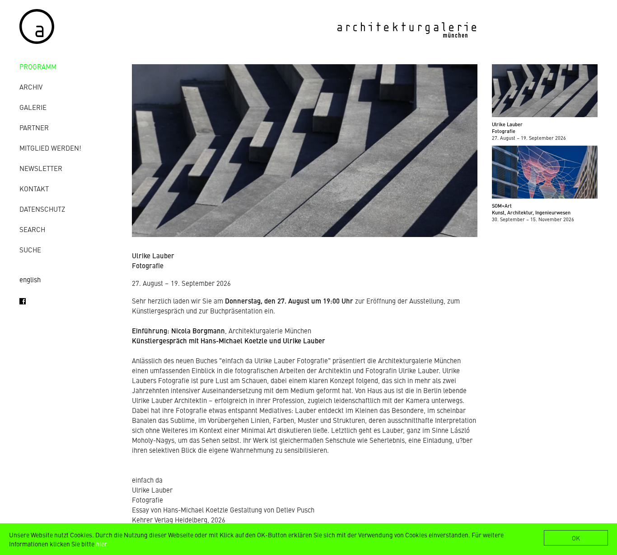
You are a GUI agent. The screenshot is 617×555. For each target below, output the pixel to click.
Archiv (30, 86)
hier (101, 543)
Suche (30, 249)
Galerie (33, 107)
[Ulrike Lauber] (304, 234)
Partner (34, 127)
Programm (37, 66)
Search (32, 229)
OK (576, 537)
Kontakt (34, 188)
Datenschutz (42, 208)
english (30, 279)
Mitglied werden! (50, 147)
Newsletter (40, 168)
